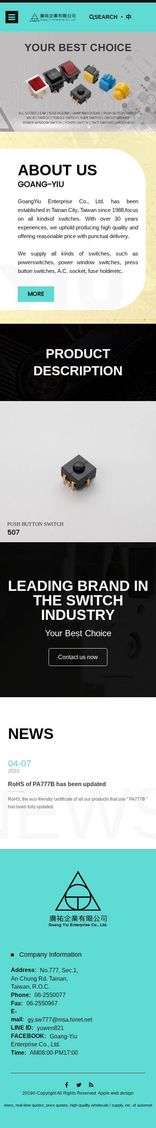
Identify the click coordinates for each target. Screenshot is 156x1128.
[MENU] (11, 17)
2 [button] (78, 127)
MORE (36, 294)
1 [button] (67, 127)
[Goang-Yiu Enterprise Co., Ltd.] (52, 17)
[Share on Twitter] (78, 1085)
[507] (78, 471)
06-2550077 (50, 995)
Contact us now (78, 657)
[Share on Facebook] (66, 1085)
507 (13, 532)
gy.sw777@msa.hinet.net (60, 1020)
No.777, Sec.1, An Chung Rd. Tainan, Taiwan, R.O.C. (44, 978)
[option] (78, 81)
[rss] (91, 1085)
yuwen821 (50, 1028)
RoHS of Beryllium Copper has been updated (70, 784)
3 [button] (89, 127)
